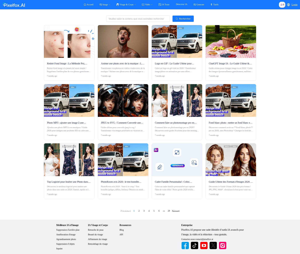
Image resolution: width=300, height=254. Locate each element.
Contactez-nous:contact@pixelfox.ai (197, 239)
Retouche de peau (95, 230)
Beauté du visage (95, 234)
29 (169, 211)
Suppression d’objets (65, 244)
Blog (122, 230)
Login (295, 4)
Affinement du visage (97, 239)
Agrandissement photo (66, 239)
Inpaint (59, 248)
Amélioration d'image (65, 234)
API (121, 234)
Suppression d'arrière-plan (67, 230)
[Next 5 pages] (163, 210)
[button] (288, 5)
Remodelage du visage (98, 244)
